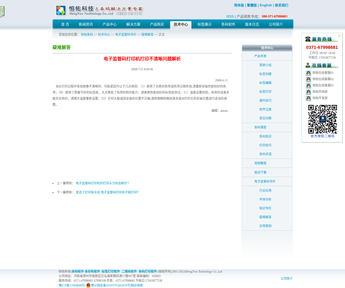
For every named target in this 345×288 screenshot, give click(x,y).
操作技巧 (265, 100)
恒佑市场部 (320, 92)
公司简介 (287, 278)
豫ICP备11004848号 (72, 285)
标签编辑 (265, 83)
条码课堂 (260, 127)
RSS (230, 16)
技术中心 (104, 34)
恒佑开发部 (320, 98)
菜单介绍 (265, 65)
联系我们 (281, 5)
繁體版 (252, 5)
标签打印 (265, 92)
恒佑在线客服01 (323, 73)
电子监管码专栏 (125, 34)
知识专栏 (265, 208)
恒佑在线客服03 (323, 85)
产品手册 (260, 56)
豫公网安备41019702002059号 (110, 285)
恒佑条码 (87, 34)
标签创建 (265, 74)
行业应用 (265, 190)
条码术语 (265, 154)
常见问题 (265, 118)
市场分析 (265, 199)
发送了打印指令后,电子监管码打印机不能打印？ (108, 192)
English (266, 5)
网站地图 (137, 285)
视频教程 (260, 163)
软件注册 (265, 109)
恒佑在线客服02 (323, 79)
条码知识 (265, 136)
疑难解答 (147, 34)
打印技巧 (265, 145)
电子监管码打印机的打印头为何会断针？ (103, 183)
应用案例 (265, 226)
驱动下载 (260, 172)
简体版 (239, 5)
